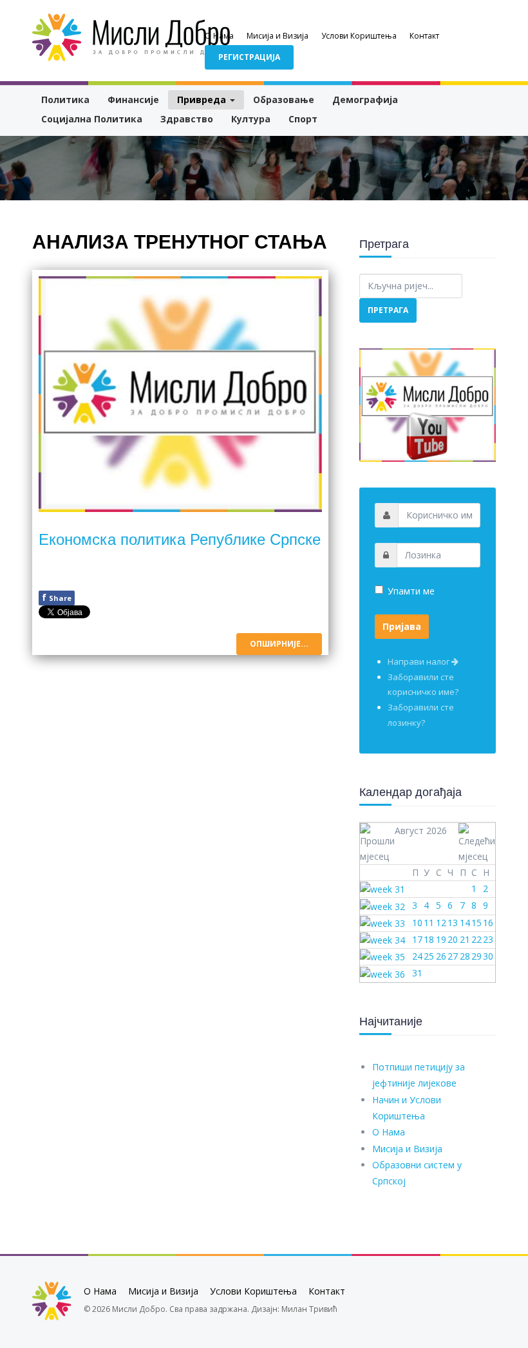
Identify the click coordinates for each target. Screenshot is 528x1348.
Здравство (186, 119)
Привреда (203, 99)
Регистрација (249, 57)
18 (429, 939)
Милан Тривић (309, 1309)
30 (488, 956)
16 (488, 922)
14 (465, 922)
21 (465, 939)
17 (417, 939)
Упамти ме (411, 591)
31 (417, 973)
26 (441, 956)
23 (488, 939)
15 (476, 922)
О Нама (219, 35)
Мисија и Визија (277, 35)
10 (417, 922)
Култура (250, 119)
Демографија (365, 99)
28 (465, 956)
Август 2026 (421, 830)
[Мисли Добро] (132, 37)
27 (453, 956)
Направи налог (419, 661)
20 (453, 939)
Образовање (283, 99)
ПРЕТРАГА (388, 310)
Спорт (302, 119)
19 (441, 939)
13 (453, 922)
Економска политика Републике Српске (180, 538)
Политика (65, 99)
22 (476, 939)
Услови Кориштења (359, 35)
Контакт (424, 35)
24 (417, 956)
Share (56, 597)
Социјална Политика (91, 119)
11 (429, 922)
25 (429, 956)
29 (476, 956)
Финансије (133, 99)
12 (441, 922)
